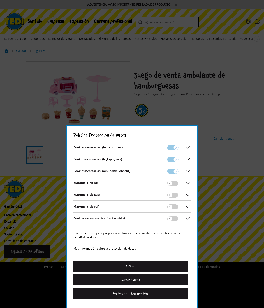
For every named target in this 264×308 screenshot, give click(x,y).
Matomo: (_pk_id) (85, 183)
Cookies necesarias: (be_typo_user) (98, 147)
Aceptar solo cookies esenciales (130, 293)
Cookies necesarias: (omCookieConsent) (101, 171)
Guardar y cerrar (130, 279)
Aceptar (130, 266)
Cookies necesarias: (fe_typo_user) (97, 159)
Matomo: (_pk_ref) (86, 207)
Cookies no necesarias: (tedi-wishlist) (99, 218)
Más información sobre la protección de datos (104, 249)
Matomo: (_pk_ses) (86, 195)
